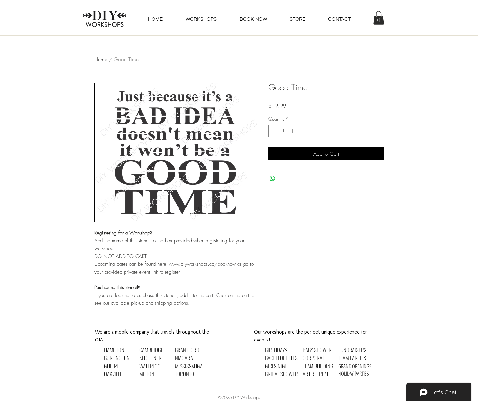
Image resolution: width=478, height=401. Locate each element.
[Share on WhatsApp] (272, 178)
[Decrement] (273, 131)
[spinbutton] (283, 131)
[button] (253, 19)
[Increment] (293, 131)
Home (100, 59)
